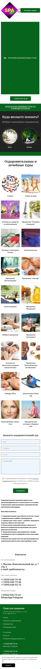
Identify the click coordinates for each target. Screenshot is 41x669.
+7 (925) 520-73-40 (10, 651)
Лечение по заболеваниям (12, 621)
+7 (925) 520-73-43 (10, 644)
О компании (7, 632)
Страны (5, 617)
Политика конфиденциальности (14, 638)
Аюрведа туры (8, 624)
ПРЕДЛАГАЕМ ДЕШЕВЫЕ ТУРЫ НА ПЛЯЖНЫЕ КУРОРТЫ (20, 107)
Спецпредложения (9, 627)
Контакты (6, 635)
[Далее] (38, 138)
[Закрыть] (39, 656)
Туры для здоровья (13, 608)
